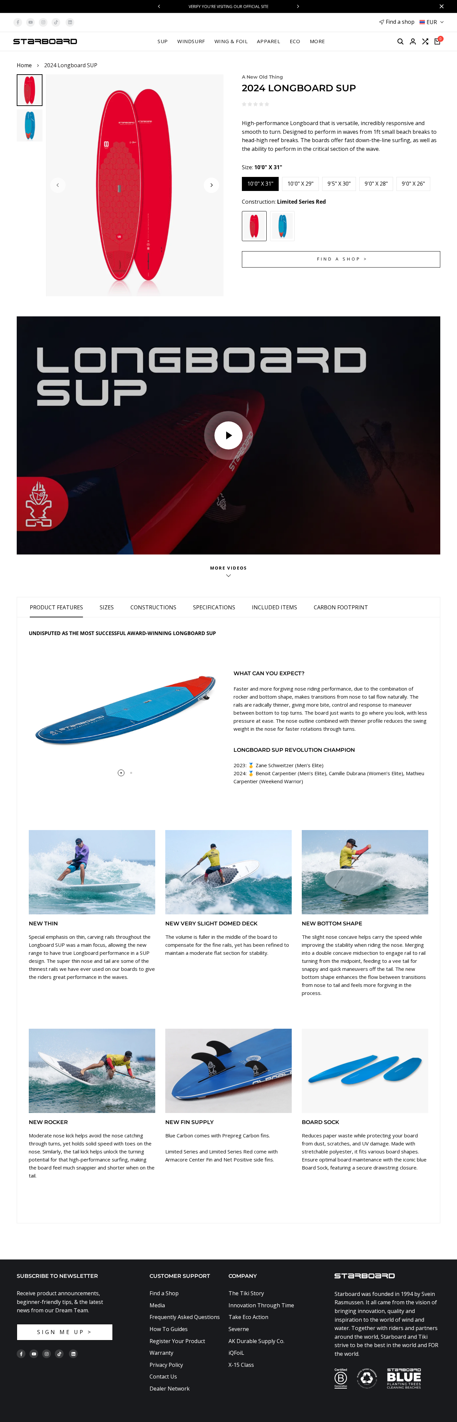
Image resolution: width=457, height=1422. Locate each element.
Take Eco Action (248, 1317)
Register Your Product (177, 1341)
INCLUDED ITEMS (274, 607)
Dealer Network (170, 1388)
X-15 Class (241, 1364)
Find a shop (400, 21)
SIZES (107, 607)
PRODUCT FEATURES (56, 607)
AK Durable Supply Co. (256, 1341)
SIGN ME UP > (64, 1332)
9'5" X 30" (339, 183)
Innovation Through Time (261, 1305)
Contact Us (163, 1376)
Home (24, 65)
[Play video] (228, 435)
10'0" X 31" (260, 183)
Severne (239, 1329)
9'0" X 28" (376, 183)
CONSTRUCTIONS (153, 607)
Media (157, 1305)
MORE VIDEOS (228, 568)
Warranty (161, 1352)
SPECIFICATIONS (214, 607)
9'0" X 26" (413, 183)
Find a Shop (164, 1293)
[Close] (440, 6)
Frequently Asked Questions (185, 1317)
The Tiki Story (246, 1293)
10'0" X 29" (300, 183)
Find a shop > (342, 259)
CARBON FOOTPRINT (341, 607)
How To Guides (169, 1329)
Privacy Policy (166, 1364)
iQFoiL (236, 1352)
